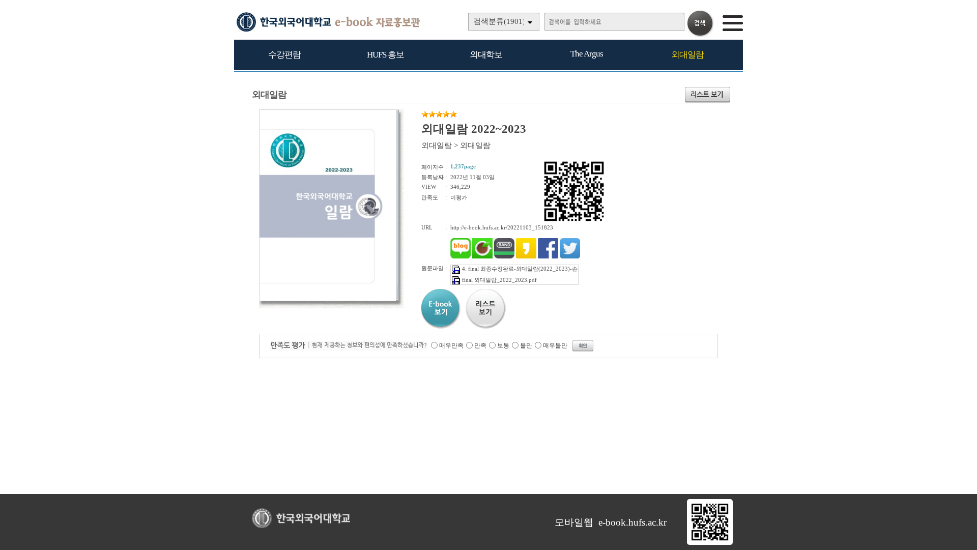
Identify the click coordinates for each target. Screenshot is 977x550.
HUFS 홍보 (385, 55)
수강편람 (284, 55)
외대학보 (486, 55)
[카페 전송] (482, 256)
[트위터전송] (570, 256)
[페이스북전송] (548, 256)
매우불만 (555, 345)
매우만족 (451, 345)
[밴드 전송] (504, 256)
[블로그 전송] (460, 256)
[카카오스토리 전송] (526, 256)
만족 (480, 345)
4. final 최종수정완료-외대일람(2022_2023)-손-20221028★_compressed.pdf (556, 269)
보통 (503, 345)
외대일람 (687, 55)
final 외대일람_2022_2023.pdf (499, 280)
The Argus (586, 54)
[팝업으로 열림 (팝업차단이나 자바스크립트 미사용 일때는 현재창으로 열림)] (327, 299)
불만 (526, 345)
